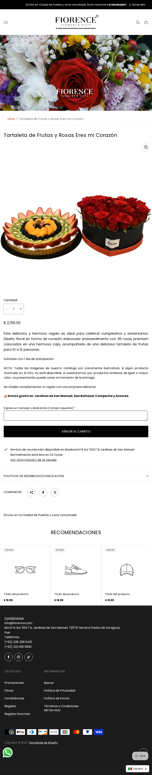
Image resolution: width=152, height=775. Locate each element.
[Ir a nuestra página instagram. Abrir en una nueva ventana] (18, 657)
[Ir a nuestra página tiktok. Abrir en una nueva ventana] (28, 657)
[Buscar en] (138, 22)
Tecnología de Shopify (43, 742)
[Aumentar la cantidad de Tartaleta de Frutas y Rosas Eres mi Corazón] (20, 309)
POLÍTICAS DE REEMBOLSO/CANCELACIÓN (34, 476)
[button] (137, 768)
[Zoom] (146, 147)
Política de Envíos (57, 698)
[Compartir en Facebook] (43, 492)
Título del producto (16, 594)
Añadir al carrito (76, 431)
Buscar (49, 683)
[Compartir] (31, 492)
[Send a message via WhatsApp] (8, 752)
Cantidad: (11, 300)
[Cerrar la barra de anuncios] (146, 4)
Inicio (11, 119)
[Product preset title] (25, 570)
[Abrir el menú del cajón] (6, 22)
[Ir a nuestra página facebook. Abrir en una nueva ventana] (8, 657)
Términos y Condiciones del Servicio (61, 708)
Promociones (14, 683)
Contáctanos (14, 618)
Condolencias (14, 698)
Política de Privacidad (59, 690)
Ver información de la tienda (33, 460)
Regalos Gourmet (17, 714)
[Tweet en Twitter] (55, 492)
